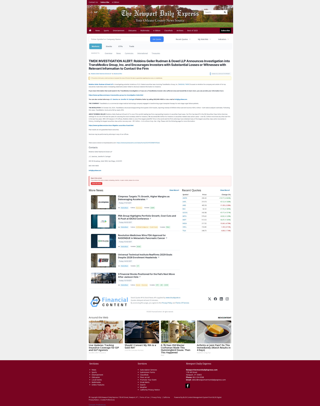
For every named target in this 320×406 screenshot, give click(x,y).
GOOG (185, 212)
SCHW (166, 285)
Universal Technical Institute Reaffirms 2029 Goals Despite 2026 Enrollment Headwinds (145, 256)
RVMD (138, 246)
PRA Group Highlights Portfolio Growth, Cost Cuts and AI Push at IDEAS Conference (147, 217)
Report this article (96, 183)
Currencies (129, 53)
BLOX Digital (216, 397)
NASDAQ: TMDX (184, 84)
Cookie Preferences (108, 400)
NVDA (185, 223)
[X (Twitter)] (209, 301)
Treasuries (156, 53)
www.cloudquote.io (173, 297)
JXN (161, 285)
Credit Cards (153, 227)
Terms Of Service (182, 303)
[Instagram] (227, 301)
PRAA (168, 227)
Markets (95, 46)
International (142, 53)
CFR (157, 285)
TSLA (184, 231)
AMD (184, 205)
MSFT (184, 220)
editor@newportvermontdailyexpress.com (209, 380)
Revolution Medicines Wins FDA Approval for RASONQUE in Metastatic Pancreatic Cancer (142, 236)
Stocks (109, 46)
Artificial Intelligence (142, 227)
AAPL (184, 202)
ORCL (184, 227)
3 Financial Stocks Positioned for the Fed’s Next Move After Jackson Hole (146, 275)
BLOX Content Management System (195, 397)
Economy (139, 207)
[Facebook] (215, 301)
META (184, 216)
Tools (131, 46)
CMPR (152, 207)
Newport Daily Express (110, 397)
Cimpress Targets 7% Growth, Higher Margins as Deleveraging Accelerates (144, 198)
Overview (108, 53)
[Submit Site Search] (224, 12)
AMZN (185, 198)
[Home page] (158, 12)
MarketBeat (124, 207)
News (118, 53)
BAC (184, 209)
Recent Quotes (182, 39)
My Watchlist (203, 39)
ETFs (120, 46)
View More (174, 190)
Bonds (138, 285)
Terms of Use (145, 397)
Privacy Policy (167, 303)
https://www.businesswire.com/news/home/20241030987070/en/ (138, 143)
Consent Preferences (97, 405)
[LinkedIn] (221, 301)
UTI (138, 266)
